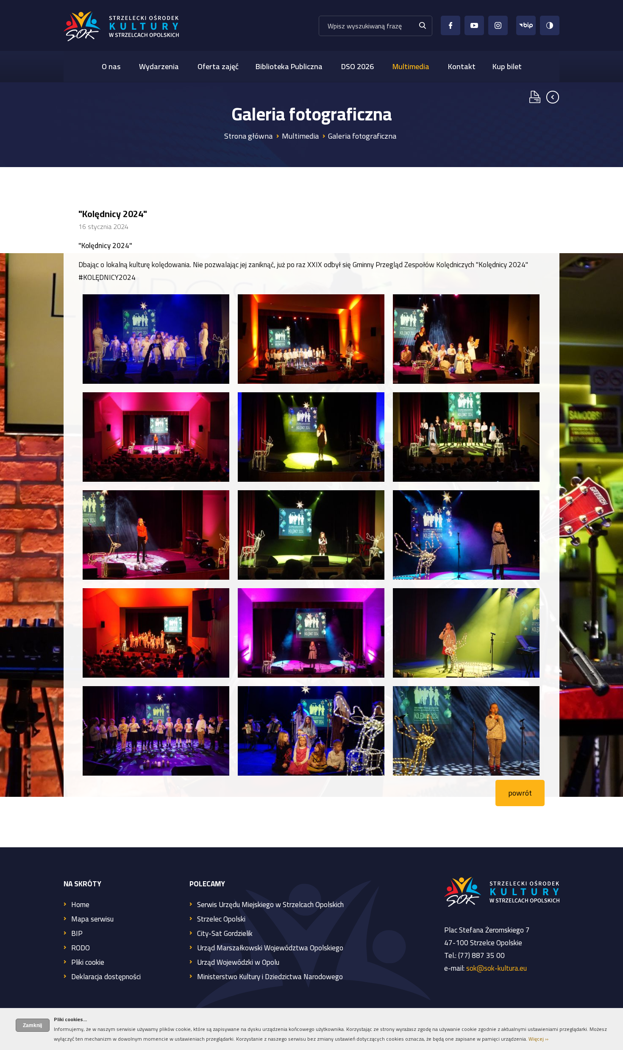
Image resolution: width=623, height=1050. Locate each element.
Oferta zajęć (218, 66)
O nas (111, 66)
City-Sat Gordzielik (225, 934)
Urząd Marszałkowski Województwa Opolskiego (270, 948)
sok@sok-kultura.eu (496, 968)
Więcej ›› (538, 1039)
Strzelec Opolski (221, 919)
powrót (520, 793)
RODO (80, 948)
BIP (77, 934)
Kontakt (462, 66)
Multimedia (410, 66)
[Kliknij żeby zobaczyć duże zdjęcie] (156, 339)
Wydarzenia (159, 66)
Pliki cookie (87, 963)
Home (80, 905)
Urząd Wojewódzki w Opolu (238, 963)
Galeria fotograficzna (362, 136)
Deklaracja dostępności (106, 977)
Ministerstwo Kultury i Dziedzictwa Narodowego (270, 977)
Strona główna (248, 136)
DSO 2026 (357, 66)
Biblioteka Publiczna (289, 66)
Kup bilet (507, 66)
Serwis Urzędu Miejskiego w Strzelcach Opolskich (270, 905)
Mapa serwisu (92, 919)
